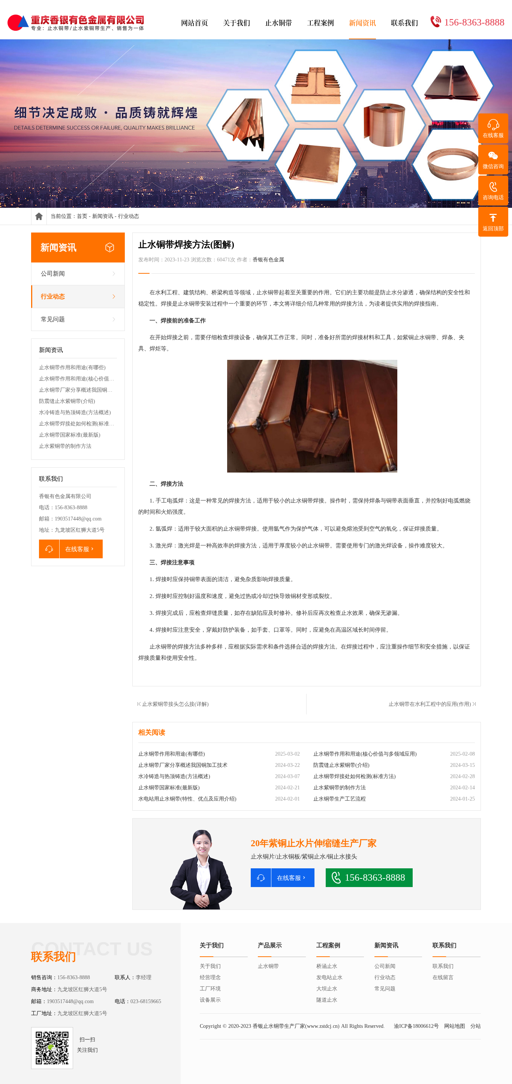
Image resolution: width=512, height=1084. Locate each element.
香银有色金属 (268, 259)
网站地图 (454, 1026)
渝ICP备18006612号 (416, 1026)
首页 (82, 216)
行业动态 (128, 216)
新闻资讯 (102, 216)
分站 (475, 1026)
